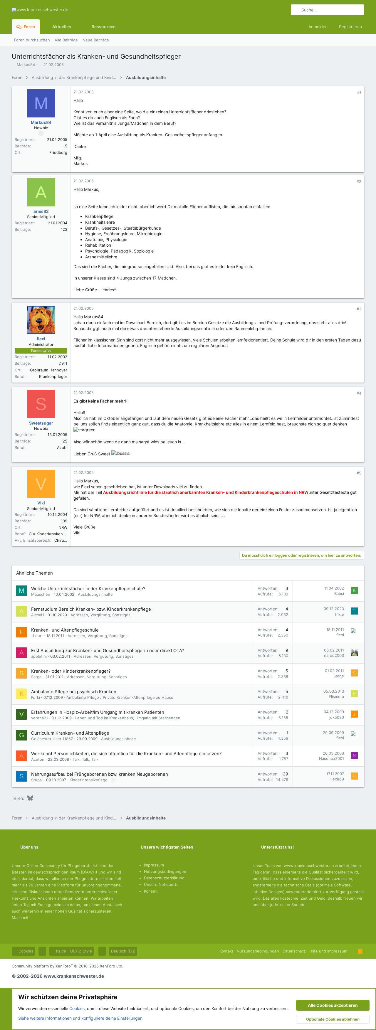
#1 (359, 92)
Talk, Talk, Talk (85, 759)
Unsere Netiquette (161, 884)
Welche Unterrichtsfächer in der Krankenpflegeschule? (88, 588)
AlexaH (37, 614)
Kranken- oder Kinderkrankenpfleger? (71, 671)
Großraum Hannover (48, 370)
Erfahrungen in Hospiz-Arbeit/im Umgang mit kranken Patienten (97, 712)
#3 (359, 309)
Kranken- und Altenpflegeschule (65, 630)
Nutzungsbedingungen (165, 871)
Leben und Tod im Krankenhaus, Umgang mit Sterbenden (127, 718)
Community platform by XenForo (67, 966)
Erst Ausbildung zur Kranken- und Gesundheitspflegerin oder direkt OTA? (107, 650)
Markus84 (26, 64)
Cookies (25, 951)
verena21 (39, 718)
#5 (359, 473)
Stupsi (37, 779)
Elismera (336, 696)
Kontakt (151, 891)
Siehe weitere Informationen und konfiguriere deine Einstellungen (80, 1018)
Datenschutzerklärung (164, 878)
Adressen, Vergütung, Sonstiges (100, 614)
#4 (359, 393)
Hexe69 (337, 779)
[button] (76, 26)
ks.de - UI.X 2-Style (73, 951)
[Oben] (352, 951)
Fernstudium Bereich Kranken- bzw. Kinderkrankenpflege (91, 609)
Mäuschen (40, 594)
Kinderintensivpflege (89, 779)
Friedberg (58, 152)
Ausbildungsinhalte (95, 594)
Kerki (35, 697)
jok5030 (336, 717)
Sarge (36, 676)
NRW (62, 527)
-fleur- (37, 635)
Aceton (37, 759)
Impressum (154, 865)
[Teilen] (351, 92)
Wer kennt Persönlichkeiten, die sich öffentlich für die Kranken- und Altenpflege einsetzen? (126, 753)
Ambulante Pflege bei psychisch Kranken (73, 691)
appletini (39, 656)
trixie (339, 614)
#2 (359, 181)
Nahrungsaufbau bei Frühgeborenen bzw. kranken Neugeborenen (99, 774)
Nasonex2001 (331, 758)
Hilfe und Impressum (328, 951)
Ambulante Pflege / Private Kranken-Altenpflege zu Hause (119, 697)
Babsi (339, 593)
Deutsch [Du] (123, 951)
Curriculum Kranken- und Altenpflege (70, 733)
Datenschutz (294, 951)
